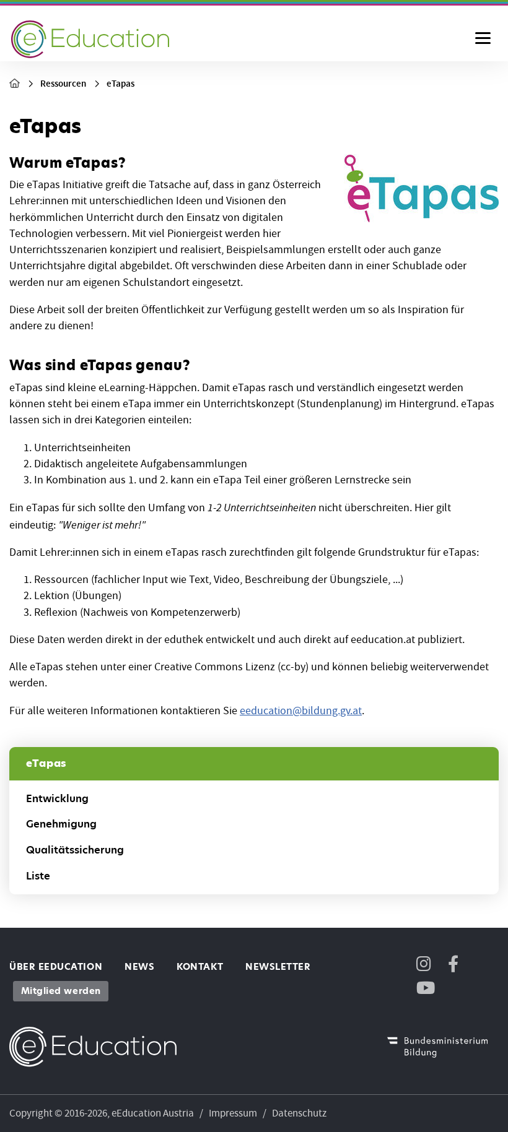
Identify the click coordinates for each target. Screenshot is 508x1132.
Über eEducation (55, 967)
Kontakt (200, 967)
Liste (38, 876)
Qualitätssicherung (75, 850)
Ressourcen (63, 83)
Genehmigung (61, 824)
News (139, 967)
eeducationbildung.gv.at (301, 711)
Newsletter (277, 967)
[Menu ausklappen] (483, 39)
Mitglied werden (61, 991)
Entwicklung (57, 799)
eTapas (120, 83)
